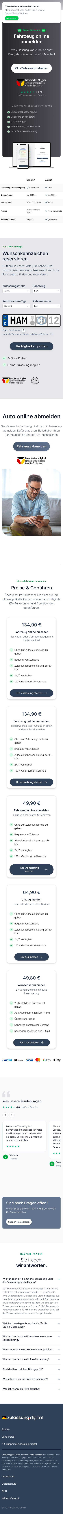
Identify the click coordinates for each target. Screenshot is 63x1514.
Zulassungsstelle (13, 286)
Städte (5, 1429)
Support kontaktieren (19, 1222)
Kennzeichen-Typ (14, 301)
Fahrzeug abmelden (31, 446)
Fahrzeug (39, 286)
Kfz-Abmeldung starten (29, 869)
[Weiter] (12, 1115)
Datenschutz (9, 1483)
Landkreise (8, 1436)
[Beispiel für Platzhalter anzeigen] (51, 334)
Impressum (8, 1476)
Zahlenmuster (42, 301)
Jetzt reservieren (29, 1042)
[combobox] (16, 291)
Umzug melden (29, 956)
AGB (4, 1490)
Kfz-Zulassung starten (31, 68)
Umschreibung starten (29, 782)
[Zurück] (5, 1115)
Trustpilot (13, 1159)
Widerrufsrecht (10, 1498)
